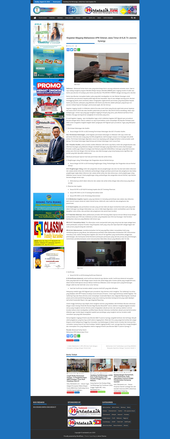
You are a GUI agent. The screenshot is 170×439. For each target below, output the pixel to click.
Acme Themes (102, 436)
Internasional (106, 414)
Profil (113, 418)
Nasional (120, 414)
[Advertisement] (101, 29)
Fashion (120, 411)
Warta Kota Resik (107, 425)
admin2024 (81, 373)
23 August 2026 (72, 373)
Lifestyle (114, 414)
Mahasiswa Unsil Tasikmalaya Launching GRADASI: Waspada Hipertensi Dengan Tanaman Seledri (121, 347)
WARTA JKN (92, 18)
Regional (125, 418)
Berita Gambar (106, 407)
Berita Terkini (70, 340)
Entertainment (112, 411)
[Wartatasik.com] (35, 17)
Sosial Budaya (69, 18)
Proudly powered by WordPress (73, 436)
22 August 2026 (95, 373)
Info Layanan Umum (129, 411)
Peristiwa (52, 18)
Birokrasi (60, 18)
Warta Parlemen (108, 18)
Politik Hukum (43, 18)
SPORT (84, 18)
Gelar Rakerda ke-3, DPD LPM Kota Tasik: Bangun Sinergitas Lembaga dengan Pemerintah (82, 347)
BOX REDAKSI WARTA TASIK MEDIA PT (44, 407)
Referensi (76, 340)
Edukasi (78, 18)
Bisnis (99, 18)
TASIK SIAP (120, 422)
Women (126, 425)
